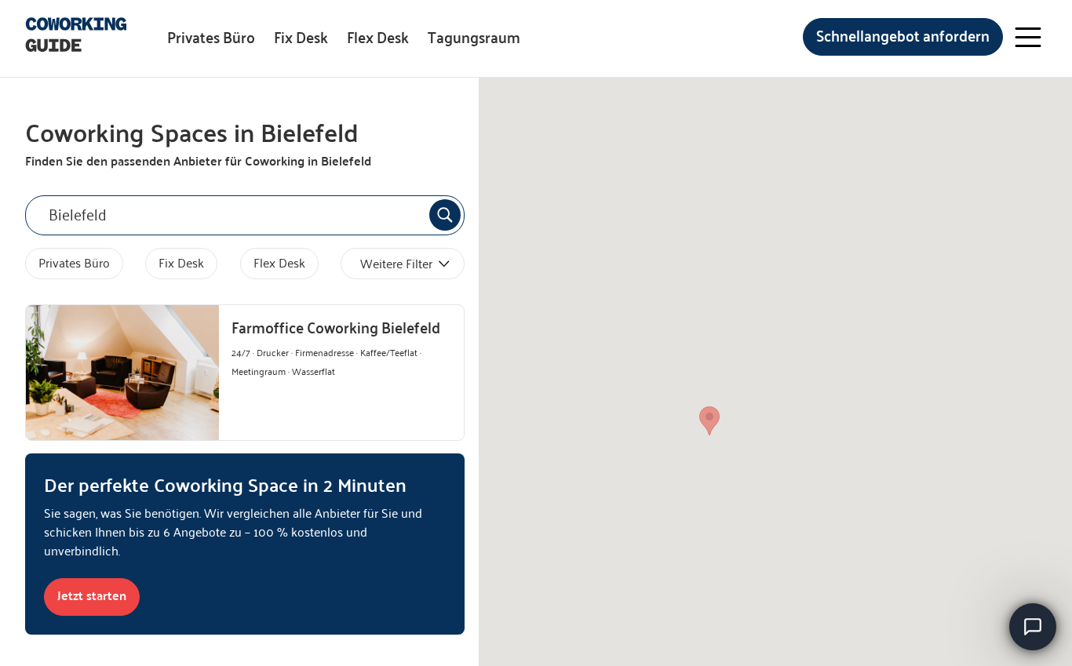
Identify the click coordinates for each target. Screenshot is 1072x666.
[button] (709, 420)
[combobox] (245, 215)
